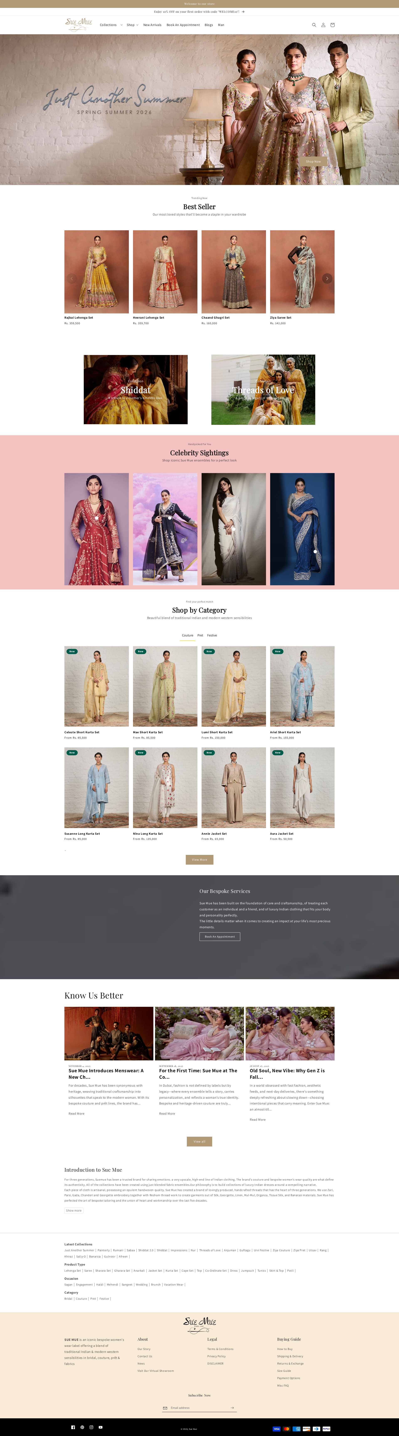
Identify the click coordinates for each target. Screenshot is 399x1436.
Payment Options (288, 1378)
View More (199, 860)
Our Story (144, 1349)
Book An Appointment (220, 936)
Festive (212, 635)
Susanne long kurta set (82, 834)
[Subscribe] (232, 1407)
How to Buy (285, 1349)
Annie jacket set (214, 834)
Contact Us (145, 1356)
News (141, 1363)
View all (200, 1141)
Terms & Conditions (220, 1349)
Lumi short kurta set (217, 732)
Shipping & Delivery (290, 1356)
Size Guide (284, 1371)
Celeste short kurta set (82, 732)
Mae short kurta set (148, 732)
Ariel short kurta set (285, 732)
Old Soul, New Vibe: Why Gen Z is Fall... (287, 1073)
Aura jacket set (282, 834)
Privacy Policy (216, 1356)
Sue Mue (193, 1429)
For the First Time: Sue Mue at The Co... (198, 1073)
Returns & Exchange (290, 1363)
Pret (200, 635)
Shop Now (313, 161)
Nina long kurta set (148, 834)
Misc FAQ (283, 1385)
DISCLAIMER (215, 1363)
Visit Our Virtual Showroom (156, 1371)
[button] (314, 25)
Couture (187, 635)
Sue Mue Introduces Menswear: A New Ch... (106, 1073)
